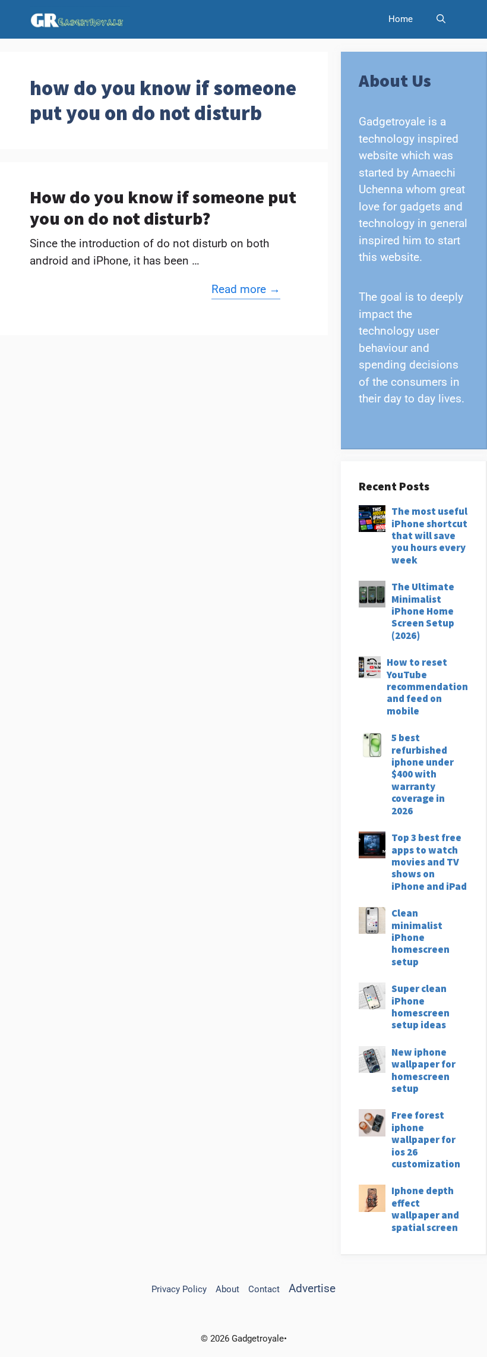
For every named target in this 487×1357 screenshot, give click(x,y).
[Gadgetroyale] (80, 19)
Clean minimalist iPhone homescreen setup (420, 937)
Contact (264, 1289)
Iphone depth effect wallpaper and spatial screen (425, 1208)
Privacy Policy (179, 1289)
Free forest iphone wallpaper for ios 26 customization (425, 1139)
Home (400, 19)
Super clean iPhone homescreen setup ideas (420, 1006)
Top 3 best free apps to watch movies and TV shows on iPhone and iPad (429, 862)
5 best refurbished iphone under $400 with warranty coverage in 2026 (422, 774)
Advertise (312, 1288)
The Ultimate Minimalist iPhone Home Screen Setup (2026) (422, 611)
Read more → (245, 289)
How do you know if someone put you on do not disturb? (163, 207)
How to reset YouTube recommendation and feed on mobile (427, 686)
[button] (441, 19)
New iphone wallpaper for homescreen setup (423, 1070)
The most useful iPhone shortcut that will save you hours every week (429, 535)
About (227, 1289)
